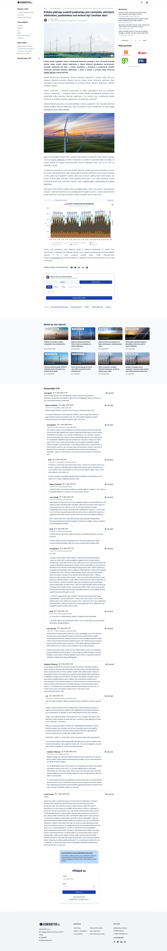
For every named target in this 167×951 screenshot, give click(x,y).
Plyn (18, 30)
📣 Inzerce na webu (23, 53)
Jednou (62, 282)
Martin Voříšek (54, 19)
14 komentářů (82, 21)
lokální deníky (49, 72)
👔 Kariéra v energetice (24, 51)
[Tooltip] (39, 58)
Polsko (87, 313)
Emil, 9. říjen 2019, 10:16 (65, 493)
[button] (79, 133)
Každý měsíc (96, 282)
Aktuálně (20, 26)
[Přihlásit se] (147, 2)
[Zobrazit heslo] (94, 893)
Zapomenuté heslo (79, 903)
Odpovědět (111, 399)
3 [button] (139, 40)
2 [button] (135, 40)
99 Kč (56, 287)
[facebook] (72, 267)
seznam (108, 313)
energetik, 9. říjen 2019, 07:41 (63, 414)
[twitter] (75, 267)
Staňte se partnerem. (134, 66)
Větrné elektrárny (97, 313)
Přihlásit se (79, 899)
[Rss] (126, 948)
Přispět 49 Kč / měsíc (79, 304)
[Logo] (24, 2)
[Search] (142, 2)
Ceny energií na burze (24, 17)
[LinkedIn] (122, 948)
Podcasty (20, 38)
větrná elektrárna (58, 160)
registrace (70, 866)
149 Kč (64, 287)
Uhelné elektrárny (76, 313)
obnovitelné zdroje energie (59, 313)
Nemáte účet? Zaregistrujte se (79, 906)
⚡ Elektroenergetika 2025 (25, 12)
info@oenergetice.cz (45, 947)
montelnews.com (56, 258)
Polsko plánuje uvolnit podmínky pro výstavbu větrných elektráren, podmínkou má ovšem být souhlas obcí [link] (88, 8)
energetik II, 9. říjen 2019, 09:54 (66, 469)
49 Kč (49, 287)
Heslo (64, 890)
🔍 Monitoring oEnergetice (25, 49)
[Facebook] (115, 948)
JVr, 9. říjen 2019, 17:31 (62, 761)
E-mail (64, 883)
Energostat (20, 15)
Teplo (19, 33)
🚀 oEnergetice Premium (25, 46)
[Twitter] (119, 948)
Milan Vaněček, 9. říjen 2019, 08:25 (65, 434)
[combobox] (134, 9)
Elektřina (20, 28)
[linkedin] (79, 267)
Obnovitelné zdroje (23, 35)
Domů (45, 8)
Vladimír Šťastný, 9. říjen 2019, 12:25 (65, 705)
